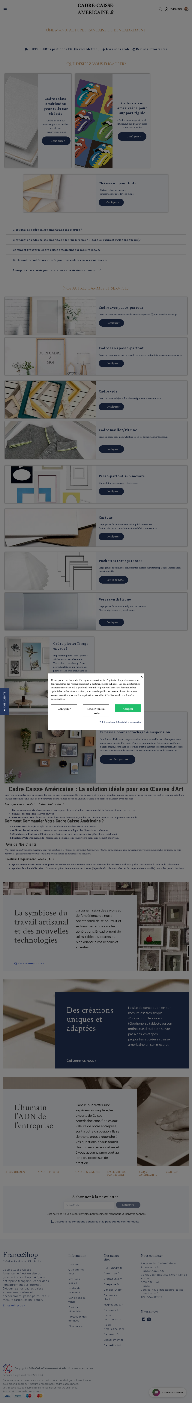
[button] (4, 701)
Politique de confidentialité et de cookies (120, 722)
